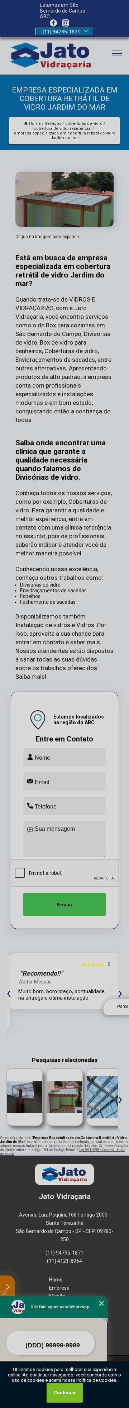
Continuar (65, 1392)
